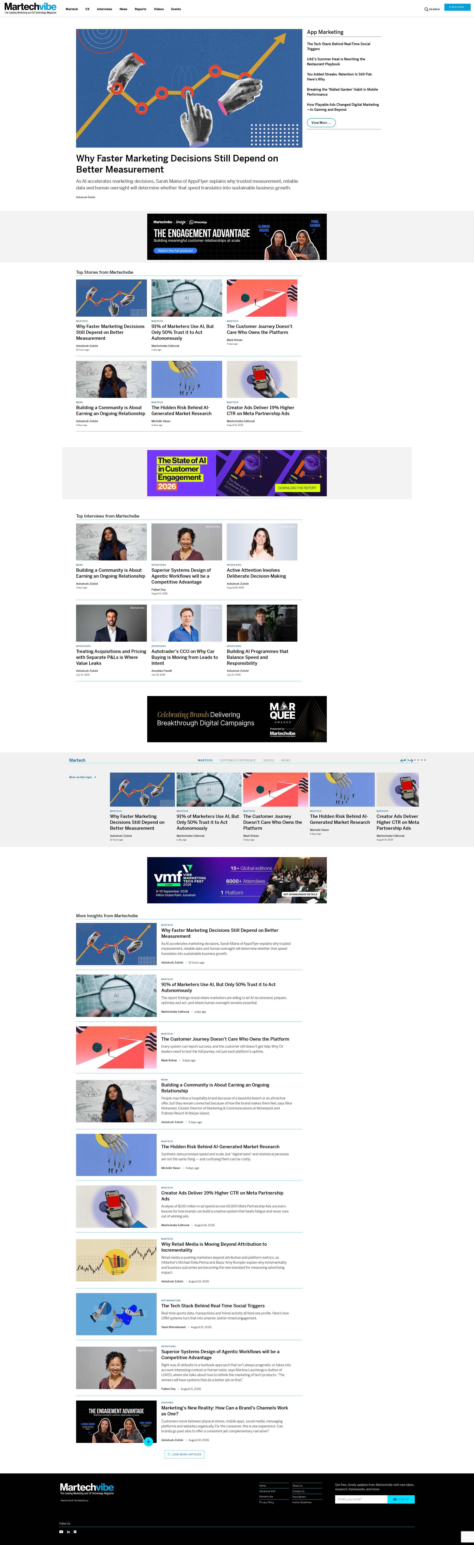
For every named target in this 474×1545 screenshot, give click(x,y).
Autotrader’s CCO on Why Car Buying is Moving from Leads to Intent (184, 657)
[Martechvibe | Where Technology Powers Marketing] (31, 8)
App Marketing (171, 1300)
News (123, 9)
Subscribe (457, 7)
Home (262, 1485)
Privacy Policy (266, 1502)
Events (176, 9)
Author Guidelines (302, 1502)
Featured (167, 1402)
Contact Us (298, 1491)
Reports (140, 9)
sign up (403, 1499)
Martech (72, 9)
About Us (297, 1485)
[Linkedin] (70, 1531)
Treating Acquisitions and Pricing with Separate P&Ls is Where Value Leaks (111, 657)
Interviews (104, 9)
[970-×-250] (237, 236)
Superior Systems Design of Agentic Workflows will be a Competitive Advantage (181, 576)
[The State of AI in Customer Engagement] (237, 473)
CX (87, 9)
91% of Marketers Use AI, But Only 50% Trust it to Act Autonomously (182, 332)
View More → (321, 123)
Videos (159, 9)
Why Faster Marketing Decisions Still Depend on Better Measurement (110, 332)
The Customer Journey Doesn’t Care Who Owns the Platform (272, 822)
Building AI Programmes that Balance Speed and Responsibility (257, 657)
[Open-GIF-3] (237, 719)
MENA (79, 402)
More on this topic (80, 777)
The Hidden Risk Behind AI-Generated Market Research (220, 1147)
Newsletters (299, 1496)
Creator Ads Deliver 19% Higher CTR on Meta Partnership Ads (403, 822)
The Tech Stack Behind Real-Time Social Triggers (213, 1306)
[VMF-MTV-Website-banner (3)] (237, 880)
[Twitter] (63, 1531)
